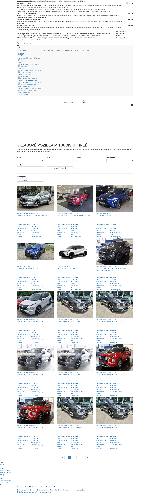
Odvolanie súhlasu (80, 490)
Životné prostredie (23, 490)
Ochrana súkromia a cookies (39, 490)
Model (19, 157)
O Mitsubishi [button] (85, 50)
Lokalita (19, 165)
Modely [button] (22, 50)
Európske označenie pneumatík (27, 492)
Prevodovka (110, 157)
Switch (130, 3)
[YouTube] (107, 487)
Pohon (79, 157)
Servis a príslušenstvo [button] (63, 50)
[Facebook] (106, 487)
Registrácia (22, 44)
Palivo (49, 157)
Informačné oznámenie (65, 490)
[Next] (84, 457)
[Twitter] (109, 487)
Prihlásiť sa (30, 44)
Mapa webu (53, 490)
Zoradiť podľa (21, 177)
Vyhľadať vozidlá (59, 168)
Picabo (51, 487)
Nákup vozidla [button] (47, 50)
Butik (76, 50)
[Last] (87, 457)
